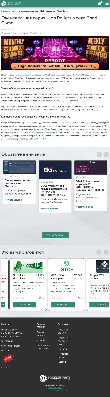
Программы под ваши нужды (64, 340)
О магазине (7, 341)
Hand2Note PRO (38, 139)
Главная (4, 11)
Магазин (5, 350)
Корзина (41, 340)
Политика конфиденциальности (55, 390)
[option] (19, 182)
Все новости (53, 235)
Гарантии (62, 362)
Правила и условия (55, 388)
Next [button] (106, 154)
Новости (15, 11)
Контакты (6, 367)
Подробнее (24, 305)
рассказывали (25, 75)
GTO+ (47, 129)
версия (53, 132)
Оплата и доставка (11, 346)
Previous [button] (99, 154)
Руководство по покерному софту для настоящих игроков (12, 332)
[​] (15, 359)
